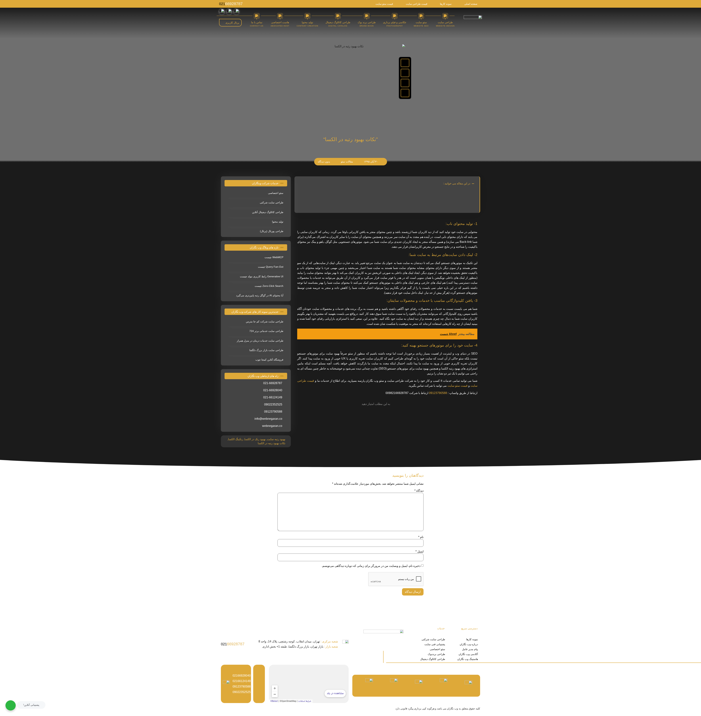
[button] (405, 63)
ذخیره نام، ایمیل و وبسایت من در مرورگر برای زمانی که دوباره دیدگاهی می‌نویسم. (371, 565)
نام (421, 537)
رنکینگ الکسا (235, 439)
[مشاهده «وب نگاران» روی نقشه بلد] (309, 684)
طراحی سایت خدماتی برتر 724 (266, 331)
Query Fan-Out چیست (270, 266)
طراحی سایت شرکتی (271, 202)
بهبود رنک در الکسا (255, 439)
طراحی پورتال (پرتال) (271, 231)
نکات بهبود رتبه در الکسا (271, 443)
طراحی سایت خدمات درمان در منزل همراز (260, 340)
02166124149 (242, 681)
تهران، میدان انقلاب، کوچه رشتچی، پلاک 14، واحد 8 (298, 641)
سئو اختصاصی (275, 193)
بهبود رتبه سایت (276, 439)
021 (231, 4)
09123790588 (438, 393)
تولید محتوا (277, 221)
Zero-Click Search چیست (269, 285)
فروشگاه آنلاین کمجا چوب (269, 359)
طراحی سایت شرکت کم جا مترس (264, 321)
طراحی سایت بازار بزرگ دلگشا (266, 350)
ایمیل (419, 551)
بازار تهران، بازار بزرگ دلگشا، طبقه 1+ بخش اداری (300, 646)
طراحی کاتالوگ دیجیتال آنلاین (267, 212)
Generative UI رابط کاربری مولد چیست (261, 276)
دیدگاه (419, 490)
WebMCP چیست (274, 257)
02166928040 (242, 675)
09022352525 (242, 692)
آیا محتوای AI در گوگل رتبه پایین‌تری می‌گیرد (259, 295)
